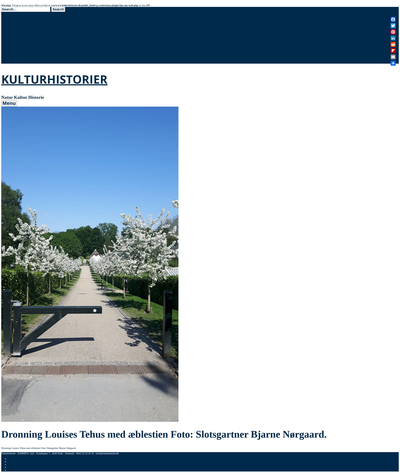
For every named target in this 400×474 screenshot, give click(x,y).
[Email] (393, 57)
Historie (13, 49)
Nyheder (14, 53)
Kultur (13, 45)
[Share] (393, 63)
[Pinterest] (393, 32)
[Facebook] (393, 19)
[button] (58, 9)
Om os (12, 61)
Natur (12, 41)
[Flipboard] (393, 51)
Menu (9, 103)
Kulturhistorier (54, 79)
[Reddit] (393, 44)
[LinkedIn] (393, 38)
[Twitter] (393, 26)
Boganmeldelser (19, 57)
